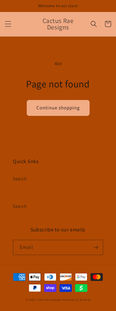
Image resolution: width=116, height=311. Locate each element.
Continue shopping (58, 108)
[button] (8, 24)
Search (20, 179)
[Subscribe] (96, 247)
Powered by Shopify (77, 299)
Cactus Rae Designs (49, 299)
